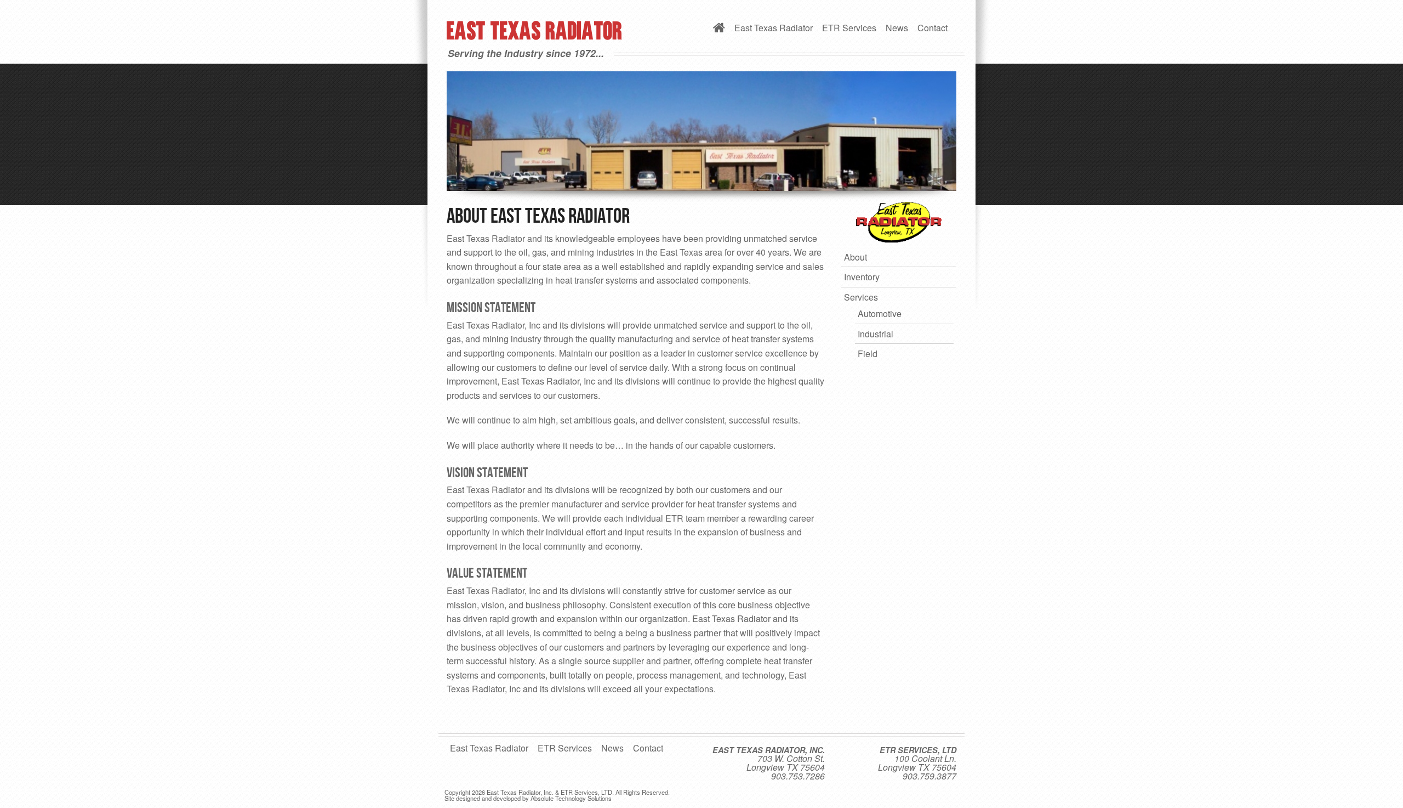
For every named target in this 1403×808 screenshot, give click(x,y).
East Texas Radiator (773, 27)
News (897, 27)
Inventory (862, 276)
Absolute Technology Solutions (571, 798)
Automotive (880, 313)
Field (867, 353)
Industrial (875, 333)
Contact (932, 27)
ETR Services (849, 27)
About (855, 257)
